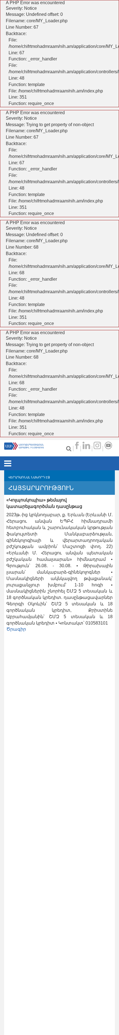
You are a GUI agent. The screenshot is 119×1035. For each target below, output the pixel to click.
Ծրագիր (16, 629)
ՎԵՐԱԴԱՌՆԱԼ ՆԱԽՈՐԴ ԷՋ (29, 477)
